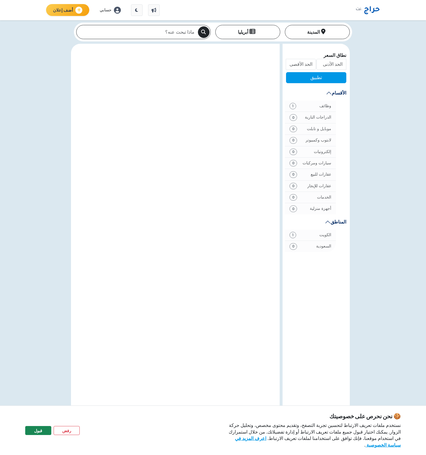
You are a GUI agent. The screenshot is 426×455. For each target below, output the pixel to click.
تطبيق (316, 77)
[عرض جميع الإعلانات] (154, 10)
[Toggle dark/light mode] (137, 10)
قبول (38, 430)
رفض (66, 430)
